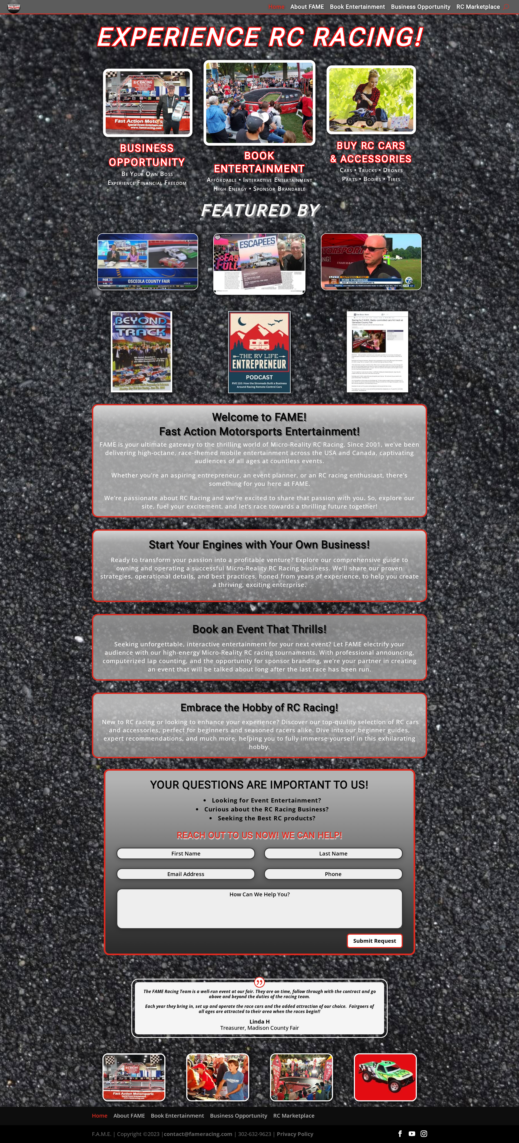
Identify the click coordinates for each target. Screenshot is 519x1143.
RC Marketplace (478, 7)
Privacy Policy (295, 1134)
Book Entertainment (357, 7)
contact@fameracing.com (198, 1134)
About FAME (307, 7)
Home (276, 7)
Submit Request (374, 940)
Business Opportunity (421, 7)
